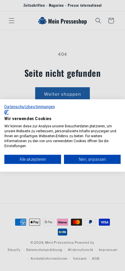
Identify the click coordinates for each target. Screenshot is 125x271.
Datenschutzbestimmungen (29, 106)
